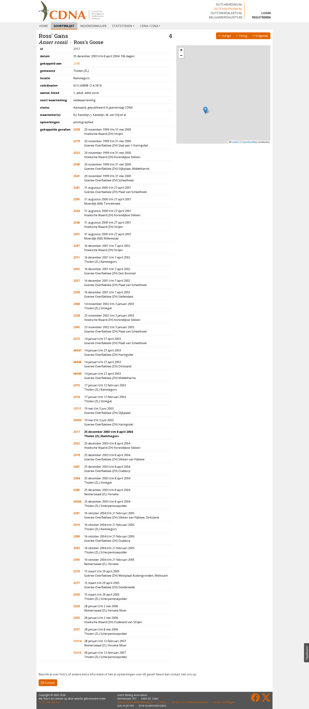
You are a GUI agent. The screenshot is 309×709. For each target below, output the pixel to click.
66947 (77, 350)
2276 (76, 571)
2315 (76, 385)
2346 (76, 222)
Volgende (261, 36)
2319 (76, 525)
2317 (76, 432)
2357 (76, 281)
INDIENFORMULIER (93, 26)
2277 (76, 583)
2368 (76, 304)
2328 (76, 315)
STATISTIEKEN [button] (122, 26)
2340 (76, 164)
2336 (76, 594)
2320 (76, 606)
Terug (242, 36)
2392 (76, 548)
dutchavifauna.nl (228, 9)
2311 (76, 257)
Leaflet (234, 141)
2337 (76, 629)
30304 (77, 420)
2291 (76, 513)
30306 (77, 501)
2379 (76, 455)
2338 (76, 63)
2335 (76, 618)
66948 (77, 362)
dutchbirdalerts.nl (226, 13)
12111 (77, 408)
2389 (76, 536)
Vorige (226, 36)
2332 (76, 443)
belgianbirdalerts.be (225, 17)
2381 (76, 467)
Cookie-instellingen (224, 702)
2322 (76, 153)
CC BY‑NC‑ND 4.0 (49, 702)
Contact (49, 683)
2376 (76, 397)
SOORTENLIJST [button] (64, 26)
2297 (76, 246)
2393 (76, 560)
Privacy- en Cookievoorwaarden (189, 702)
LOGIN (266, 13)
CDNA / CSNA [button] (149, 26)
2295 (76, 199)
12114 (77, 641)
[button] (205, 110)
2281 (76, 188)
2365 (76, 327)
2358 (76, 292)
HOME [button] (43, 26)
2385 (76, 490)
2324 (76, 211)
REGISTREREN (261, 17)
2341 (76, 176)
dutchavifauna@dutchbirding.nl (135, 702)
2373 (76, 339)
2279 (76, 141)
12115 (77, 653)
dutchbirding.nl (229, 4)
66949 (77, 374)
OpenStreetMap (250, 141)
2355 (76, 269)
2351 (76, 234)
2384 (76, 478)
